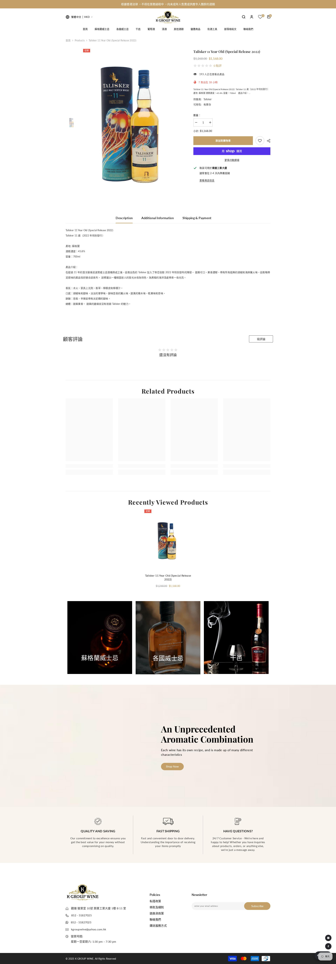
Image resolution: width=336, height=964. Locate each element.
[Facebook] (328, 946)
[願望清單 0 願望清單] (260, 17)
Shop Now (168, 665)
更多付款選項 (232, 160)
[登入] (251, 16)
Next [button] (274, 638)
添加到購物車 (223, 140)
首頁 (68, 40)
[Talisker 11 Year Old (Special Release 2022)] (168, 540)
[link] (259, 140)
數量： (197, 115)
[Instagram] (328, 938)
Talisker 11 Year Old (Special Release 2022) (168, 577)
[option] (168, 5)
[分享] (267, 141)
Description (124, 218)
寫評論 (261, 339)
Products (80, 40)
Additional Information (157, 218)
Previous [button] (58, 638)
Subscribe (257, 906)
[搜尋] (243, 16)
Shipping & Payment (197, 218)
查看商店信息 (207, 180)
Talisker (208, 99)
